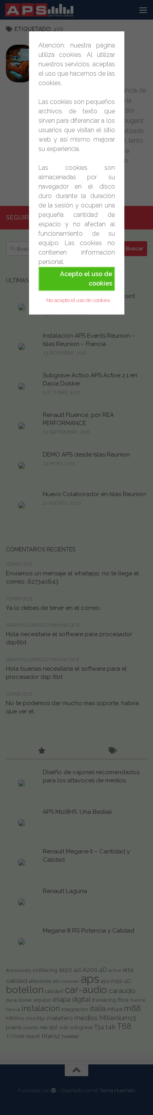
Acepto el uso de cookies (86, 278)
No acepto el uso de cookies (78, 300)
